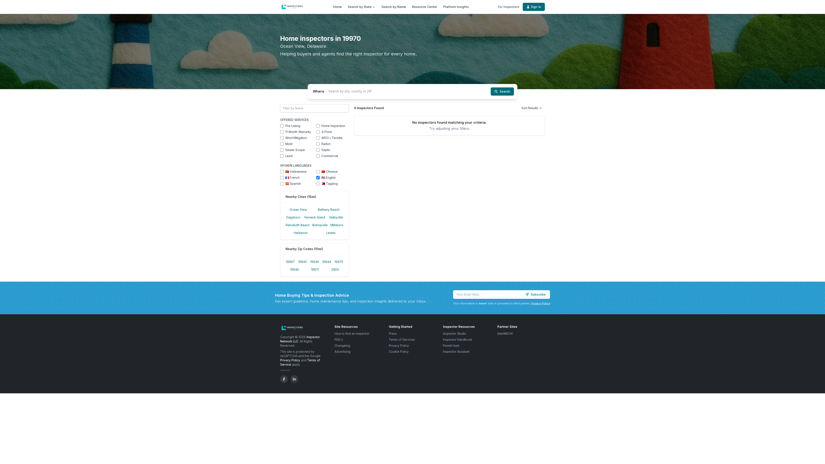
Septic (325, 150)
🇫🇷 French (292, 177)
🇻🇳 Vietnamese (296, 171)
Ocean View (298, 209)
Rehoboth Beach (298, 225)
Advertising (342, 351)
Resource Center (424, 7)
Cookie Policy (399, 351)
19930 (302, 262)
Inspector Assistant (456, 351)
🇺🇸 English (328, 177)
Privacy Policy (540, 303)
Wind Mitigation (296, 138)
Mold (288, 144)
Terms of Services (402, 339)
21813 (335, 269)
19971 (315, 269)
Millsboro (336, 225)
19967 (290, 262)
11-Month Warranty (298, 132)
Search (505, 91)
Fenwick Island (314, 217)
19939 (314, 262)
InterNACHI (505, 333)
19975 (339, 262)
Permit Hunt (451, 345)
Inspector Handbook (457, 339)
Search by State (360, 7)
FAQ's (339, 339)
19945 (294, 269)
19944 (326, 262)
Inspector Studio (454, 333)
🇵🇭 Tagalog (329, 183)
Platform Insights (456, 7)
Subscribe (538, 294)
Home (337, 7)
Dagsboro (293, 217)
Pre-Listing (292, 126)
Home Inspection (333, 126)
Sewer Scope (295, 150)
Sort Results (529, 108)
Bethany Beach (328, 209)
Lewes (331, 233)
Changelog (342, 345)
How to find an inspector (352, 333)
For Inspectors (508, 7)
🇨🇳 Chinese (329, 171)
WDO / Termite (331, 138)
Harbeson (301, 233)
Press (393, 333)
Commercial (329, 156)
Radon (326, 144)
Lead (288, 156)
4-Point (326, 132)
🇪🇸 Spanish (293, 183)
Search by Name (393, 7)
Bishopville (320, 225)
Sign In (536, 7)
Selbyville (336, 217)
